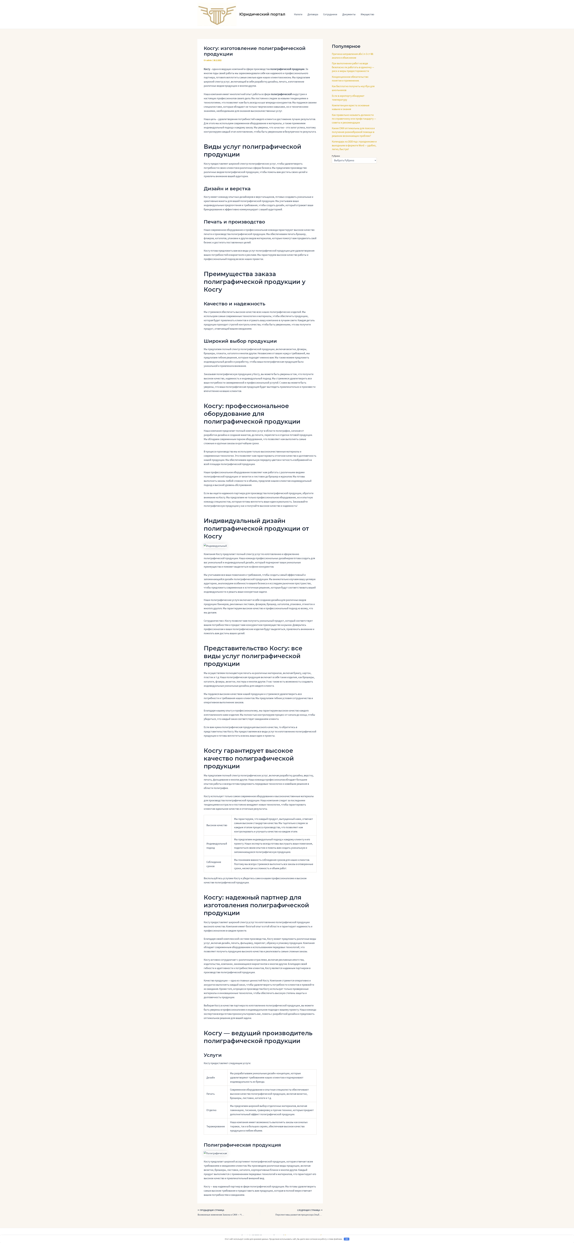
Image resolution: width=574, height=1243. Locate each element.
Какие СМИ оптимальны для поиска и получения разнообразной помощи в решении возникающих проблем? (353, 132)
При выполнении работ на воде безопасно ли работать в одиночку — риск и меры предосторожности (353, 67)
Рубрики (336, 156)
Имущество (367, 14)
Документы (349, 14)
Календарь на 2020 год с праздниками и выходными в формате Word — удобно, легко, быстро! (354, 145)
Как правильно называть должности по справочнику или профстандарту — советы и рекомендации (354, 118)
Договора (312, 14)
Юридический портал (262, 14)
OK (346, 1239)
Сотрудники (330, 14)
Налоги (298, 14)
